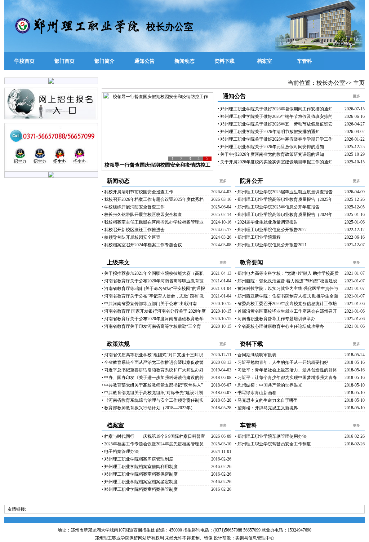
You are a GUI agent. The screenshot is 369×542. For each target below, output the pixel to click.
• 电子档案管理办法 (120, 451)
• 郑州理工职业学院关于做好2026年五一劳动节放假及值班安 (275, 124)
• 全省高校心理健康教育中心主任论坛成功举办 (279, 326)
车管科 (304, 61)
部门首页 (64, 61)
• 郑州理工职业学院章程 (258, 237)
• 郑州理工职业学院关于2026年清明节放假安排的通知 (269, 131)
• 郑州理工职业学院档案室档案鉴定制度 (140, 481)
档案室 (264, 61)
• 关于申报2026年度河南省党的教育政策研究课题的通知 (271, 154)
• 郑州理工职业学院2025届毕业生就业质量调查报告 (284, 191)
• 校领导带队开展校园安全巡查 (131, 237)
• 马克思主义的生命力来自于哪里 (266, 400)
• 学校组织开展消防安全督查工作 (133, 207)
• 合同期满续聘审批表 (255, 354)
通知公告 (144, 61)
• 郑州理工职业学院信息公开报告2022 (271, 229)
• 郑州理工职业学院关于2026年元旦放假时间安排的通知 (271, 146)
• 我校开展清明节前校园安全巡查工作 (137, 191)
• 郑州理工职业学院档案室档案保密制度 (140, 474)
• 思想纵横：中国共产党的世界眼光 (268, 385)
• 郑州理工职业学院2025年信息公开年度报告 (277, 207)
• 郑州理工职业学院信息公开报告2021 (271, 244)
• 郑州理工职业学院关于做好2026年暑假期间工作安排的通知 (275, 108)
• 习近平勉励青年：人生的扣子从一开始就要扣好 (281, 362)
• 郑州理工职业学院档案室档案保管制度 (140, 489)
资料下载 (224, 61)
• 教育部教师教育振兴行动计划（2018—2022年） (148, 407)
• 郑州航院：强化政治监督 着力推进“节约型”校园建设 (286, 280)
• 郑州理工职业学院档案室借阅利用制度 (140, 466)
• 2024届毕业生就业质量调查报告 (266, 222)
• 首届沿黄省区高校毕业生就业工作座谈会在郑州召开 (286, 311)
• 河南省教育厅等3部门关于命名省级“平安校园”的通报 (153, 288)
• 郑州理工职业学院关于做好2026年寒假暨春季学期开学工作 (275, 139)
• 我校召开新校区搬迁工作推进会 (133, 229)
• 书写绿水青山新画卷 (255, 392)
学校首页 (24, 61)
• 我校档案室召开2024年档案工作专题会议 (142, 244)
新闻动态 (184, 61)
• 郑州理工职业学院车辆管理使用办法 (271, 436)
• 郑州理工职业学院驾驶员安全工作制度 (273, 443)
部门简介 (104, 61)
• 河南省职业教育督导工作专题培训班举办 (275, 318)
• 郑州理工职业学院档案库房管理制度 (137, 459)
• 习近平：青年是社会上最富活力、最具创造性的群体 (286, 370)
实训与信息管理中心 (254, 538)
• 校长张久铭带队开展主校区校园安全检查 (142, 214)
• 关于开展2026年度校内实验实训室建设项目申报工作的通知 (275, 161)
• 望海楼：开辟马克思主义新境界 (266, 407)
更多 (356, 96)
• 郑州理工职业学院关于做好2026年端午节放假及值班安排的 (275, 116)
